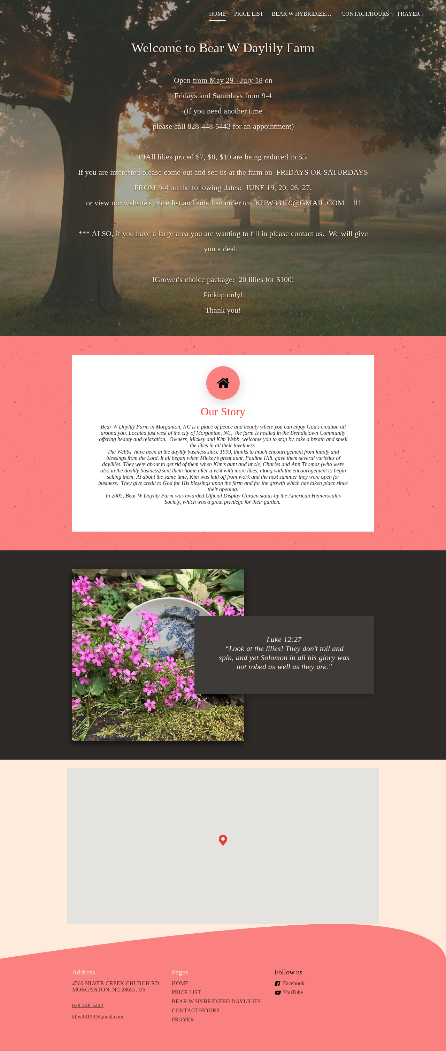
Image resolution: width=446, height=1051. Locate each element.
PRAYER (409, 14)
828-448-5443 (87, 1005)
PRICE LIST (248, 14)
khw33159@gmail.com (97, 1016)
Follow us (288, 972)
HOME (217, 14)
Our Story (223, 411)
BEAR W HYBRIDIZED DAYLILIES (304, 14)
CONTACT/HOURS (365, 14)
